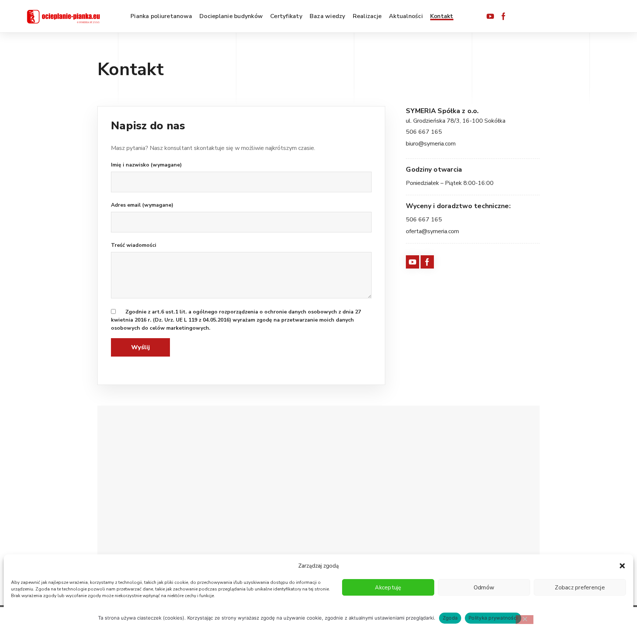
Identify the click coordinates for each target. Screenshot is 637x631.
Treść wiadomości (133, 245)
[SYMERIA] (63, 16)
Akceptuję (388, 587)
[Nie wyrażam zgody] (524, 619)
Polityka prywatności (493, 618)
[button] (622, 565)
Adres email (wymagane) (142, 204)
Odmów (484, 587)
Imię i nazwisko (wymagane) (146, 164)
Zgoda (450, 618)
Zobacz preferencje (580, 587)
